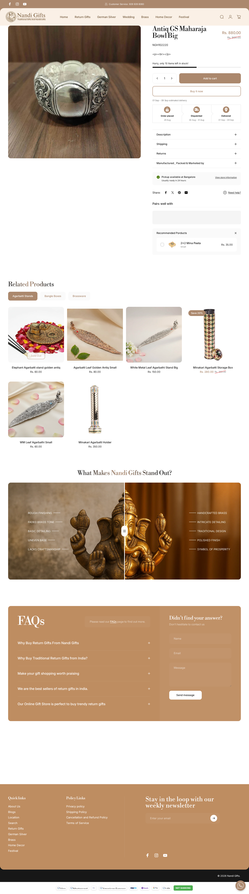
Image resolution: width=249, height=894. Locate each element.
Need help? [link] (234, 192)
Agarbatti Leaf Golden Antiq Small (95, 367)
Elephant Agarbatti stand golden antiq (36, 367)
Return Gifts (16, 828)
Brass (12, 839)
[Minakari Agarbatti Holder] (95, 410)
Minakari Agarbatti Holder (95, 442)
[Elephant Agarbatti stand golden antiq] (36, 335)
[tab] (22, 296)
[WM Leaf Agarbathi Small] (36, 410)
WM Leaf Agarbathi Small (36, 442)
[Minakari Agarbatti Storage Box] (213, 335)
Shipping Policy (76, 812)
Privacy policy (75, 806)
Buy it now (196, 91)
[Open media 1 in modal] (74, 92)
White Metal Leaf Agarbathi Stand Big (154, 367)
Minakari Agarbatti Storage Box (213, 367)
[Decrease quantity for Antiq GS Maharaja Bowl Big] (156, 78)
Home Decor (16, 845)
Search (12, 823)
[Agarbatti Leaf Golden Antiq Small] (95, 335)
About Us (14, 806)
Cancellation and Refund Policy (87, 817)
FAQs (113, 621)
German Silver (17, 834)
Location (13, 817)
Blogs (12, 812)
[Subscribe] (213, 818)
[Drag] (124, 531)
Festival (13, 850)
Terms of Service (77, 823)
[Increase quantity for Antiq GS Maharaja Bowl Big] (172, 78)
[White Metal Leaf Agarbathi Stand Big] (154, 335)
